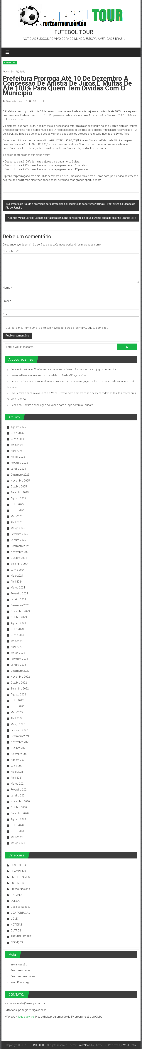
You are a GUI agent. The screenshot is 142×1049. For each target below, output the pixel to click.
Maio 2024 (17, 575)
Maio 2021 (17, 771)
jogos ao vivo (26, 1016)
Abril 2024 (16, 581)
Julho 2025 (17, 504)
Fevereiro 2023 (19, 658)
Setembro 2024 (20, 563)
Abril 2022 (16, 718)
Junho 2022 (18, 706)
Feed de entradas (21, 970)
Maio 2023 (17, 641)
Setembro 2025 (20, 492)
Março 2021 (18, 783)
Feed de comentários (23, 976)
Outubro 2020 (19, 807)
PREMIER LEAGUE (21, 936)
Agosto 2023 (18, 623)
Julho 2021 (17, 765)
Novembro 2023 (20, 611)
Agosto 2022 (18, 694)
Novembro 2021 (20, 742)
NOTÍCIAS (16, 924)
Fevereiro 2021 (19, 789)
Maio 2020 (17, 837)
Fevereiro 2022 (19, 730)
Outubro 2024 (19, 557)
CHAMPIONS (18, 871)
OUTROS (16, 930)
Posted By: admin (14, 101)
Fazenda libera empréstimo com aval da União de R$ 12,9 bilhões (48, 375)
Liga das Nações (20, 906)
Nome (7, 287)
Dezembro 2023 (20, 605)
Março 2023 (18, 652)
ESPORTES (9, 62)
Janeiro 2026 (18, 468)
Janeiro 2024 (18, 599)
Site (5, 314)
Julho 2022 (17, 700)
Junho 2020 (18, 831)
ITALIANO (16, 894)
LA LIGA (15, 900)
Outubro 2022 (19, 682)
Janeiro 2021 (18, 795)
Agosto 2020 (18, 819)
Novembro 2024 (20, 551)
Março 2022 (18, 724)
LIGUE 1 (15, 918)
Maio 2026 (17, 444)
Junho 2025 (18, 510)
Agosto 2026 (18, 427)
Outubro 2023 (19, 617)
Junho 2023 (18, 635)
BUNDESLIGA (18, 865)
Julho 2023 (17, 629)
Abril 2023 (16, 646)
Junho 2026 (18, 439)
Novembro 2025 (20, 480)
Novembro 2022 (20, 676)
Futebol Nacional (21, 888)
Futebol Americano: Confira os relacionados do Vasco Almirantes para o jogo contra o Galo (64, 369)
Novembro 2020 (20, 801)
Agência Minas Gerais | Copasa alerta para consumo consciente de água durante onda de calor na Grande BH (71, 217)
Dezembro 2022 (20, 670)
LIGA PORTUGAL (20, 912)
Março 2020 (18, 843)
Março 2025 (18, 528)
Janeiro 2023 (18, 664)
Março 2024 (18, 587)
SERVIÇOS (17, 942)
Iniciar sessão (19, 964)
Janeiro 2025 (18, 540)
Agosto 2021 (18, 759)
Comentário (10, 251)
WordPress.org (20, 982)
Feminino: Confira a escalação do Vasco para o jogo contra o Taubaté (52, 405)
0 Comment (38, 101)
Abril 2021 (16, 777)
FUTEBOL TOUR (74, 32)
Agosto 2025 (18, 498)
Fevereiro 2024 (19, 593)
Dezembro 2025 (20, 474)
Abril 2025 (16, 522)
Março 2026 (18, 456)
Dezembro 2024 (20, 545)
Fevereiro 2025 (19, 534)
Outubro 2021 (19, 748)
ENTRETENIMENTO (22, 877)
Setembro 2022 (20, 688)
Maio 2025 (17, 516)
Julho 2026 (17, 433)
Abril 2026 (16, 450)
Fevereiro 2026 (19, 462)
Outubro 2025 (19, 486)
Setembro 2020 (20, 813)
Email (7, 301)
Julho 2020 (17, 825)
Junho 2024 (18, 569)
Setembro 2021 (20, 753)
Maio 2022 (17, 712)
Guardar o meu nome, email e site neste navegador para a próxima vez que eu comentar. (57, 327)
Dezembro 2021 (20, 736)
